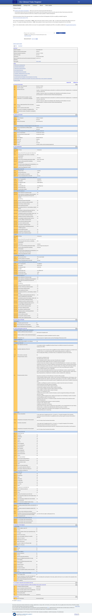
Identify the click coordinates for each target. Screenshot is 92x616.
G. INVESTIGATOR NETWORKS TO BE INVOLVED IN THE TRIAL (25, 77)
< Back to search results (17, 43)
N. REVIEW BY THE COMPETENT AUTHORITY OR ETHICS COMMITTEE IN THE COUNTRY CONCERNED (33, 78)
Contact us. (19, 600)
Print (16, 45)
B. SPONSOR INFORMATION (19, 66)
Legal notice (77, 606)
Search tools (34, 38)
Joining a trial (27, 5)
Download (20, 45)
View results (38, 61)
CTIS (48, 607)
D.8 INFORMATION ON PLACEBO (20, 71)
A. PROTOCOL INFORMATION (19, 65)
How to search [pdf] (27, 35)
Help (79, 1)
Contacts (35, 5)
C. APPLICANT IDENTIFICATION (20, 68)
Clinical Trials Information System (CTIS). (20, 17)
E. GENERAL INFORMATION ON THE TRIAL (22, 73)
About (41, 5)
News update (48, 5)
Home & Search (17, 5)
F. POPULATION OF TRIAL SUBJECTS (20, 75)
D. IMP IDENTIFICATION (18, 70)
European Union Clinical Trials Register (22, 10)
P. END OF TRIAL (17, 80)
